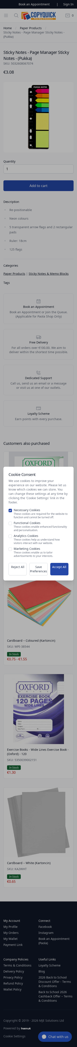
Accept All (59, 567)
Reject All (17, 567)
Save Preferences (38, 569)
